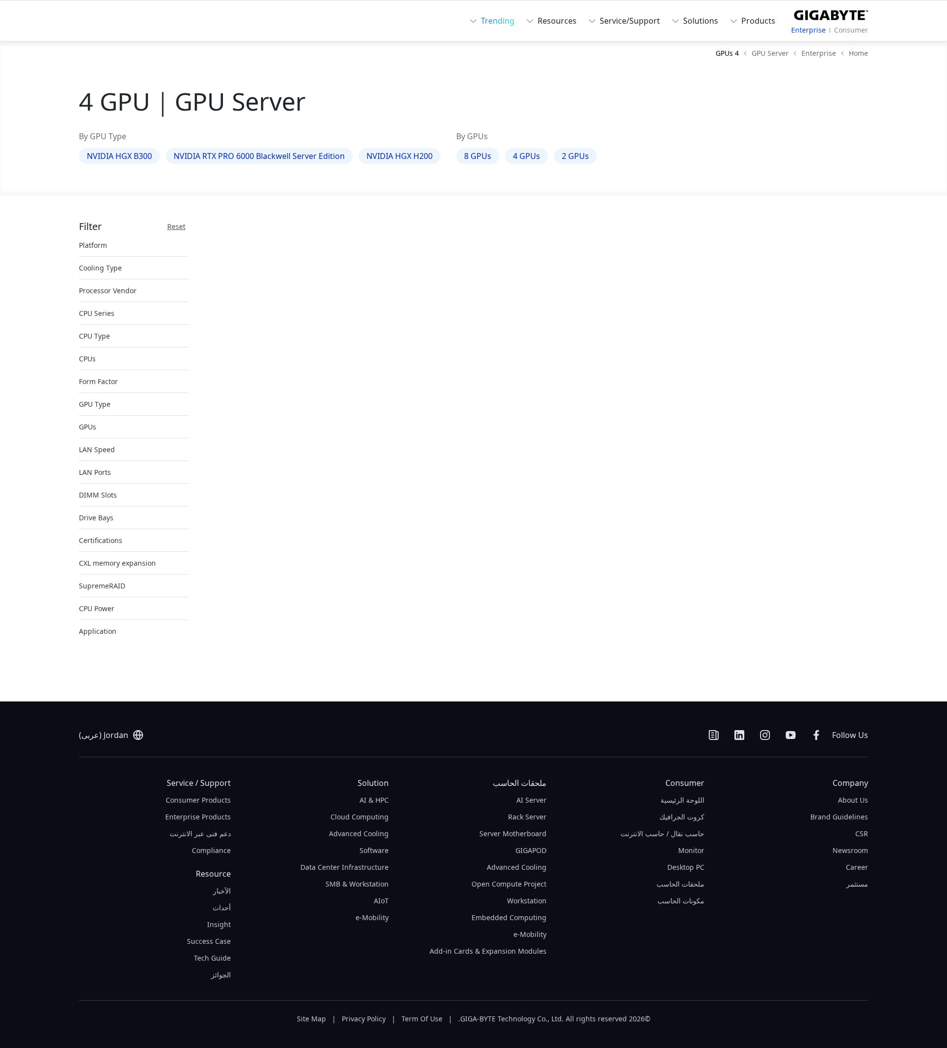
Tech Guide (212, 958)
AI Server (531, 800)
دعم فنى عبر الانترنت (200, 833)
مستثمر (857, 884)
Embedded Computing (509, 917)
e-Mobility (529, 934)
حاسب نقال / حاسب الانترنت (662, 833)
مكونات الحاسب (680, 900)
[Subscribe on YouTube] (791, 735)
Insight (219, 924)
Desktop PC (685, 867)
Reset (176, 226)
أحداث (222, 907)
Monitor (691, 850)
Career (857, 867)
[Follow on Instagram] (765, 735)
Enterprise (808, 30)
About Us (853, 800)
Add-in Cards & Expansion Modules (488, 951)
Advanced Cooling (516, 867)
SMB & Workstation (357, 884)
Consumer (851, 30)
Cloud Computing (359, 816)
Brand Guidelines (839, 816)
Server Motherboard (512, 833)
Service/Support (630, 20)
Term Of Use (421, 1018)
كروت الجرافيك (681, 816)
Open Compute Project (509, 884)
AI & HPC (374, 800)
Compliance (211, 850)
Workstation (526, 900)
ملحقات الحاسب (680, 884)
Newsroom (850, 850)
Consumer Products (198, 800)
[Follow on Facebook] (816, 735)
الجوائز (221, 974)
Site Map (311, 1018)
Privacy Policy (364, 1018)
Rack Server (527, 816)
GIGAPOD (530, 850)
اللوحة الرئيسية (682, 800)
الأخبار (222, 890)
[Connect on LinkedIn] (739, 735)
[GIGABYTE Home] (831, 13)
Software (374, 850)
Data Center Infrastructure (344, 867)
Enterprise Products (198, 816)
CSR (861, 833)
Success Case (209, 941)
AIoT (381, 900)
